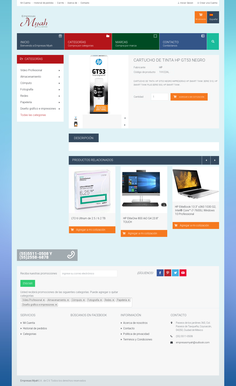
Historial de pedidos (44, 3)
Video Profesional (31, 70)
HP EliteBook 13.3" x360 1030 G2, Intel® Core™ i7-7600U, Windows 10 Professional (195, 210)
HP (160, 67)
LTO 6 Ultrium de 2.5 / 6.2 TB (88, 218)
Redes (24, 95)
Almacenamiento (30, 76)
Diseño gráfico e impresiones (38, 108)
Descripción (83, 138)
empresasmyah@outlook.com (193, 342)
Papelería (26, 102)
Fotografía (26, 89)
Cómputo (26, 83)
